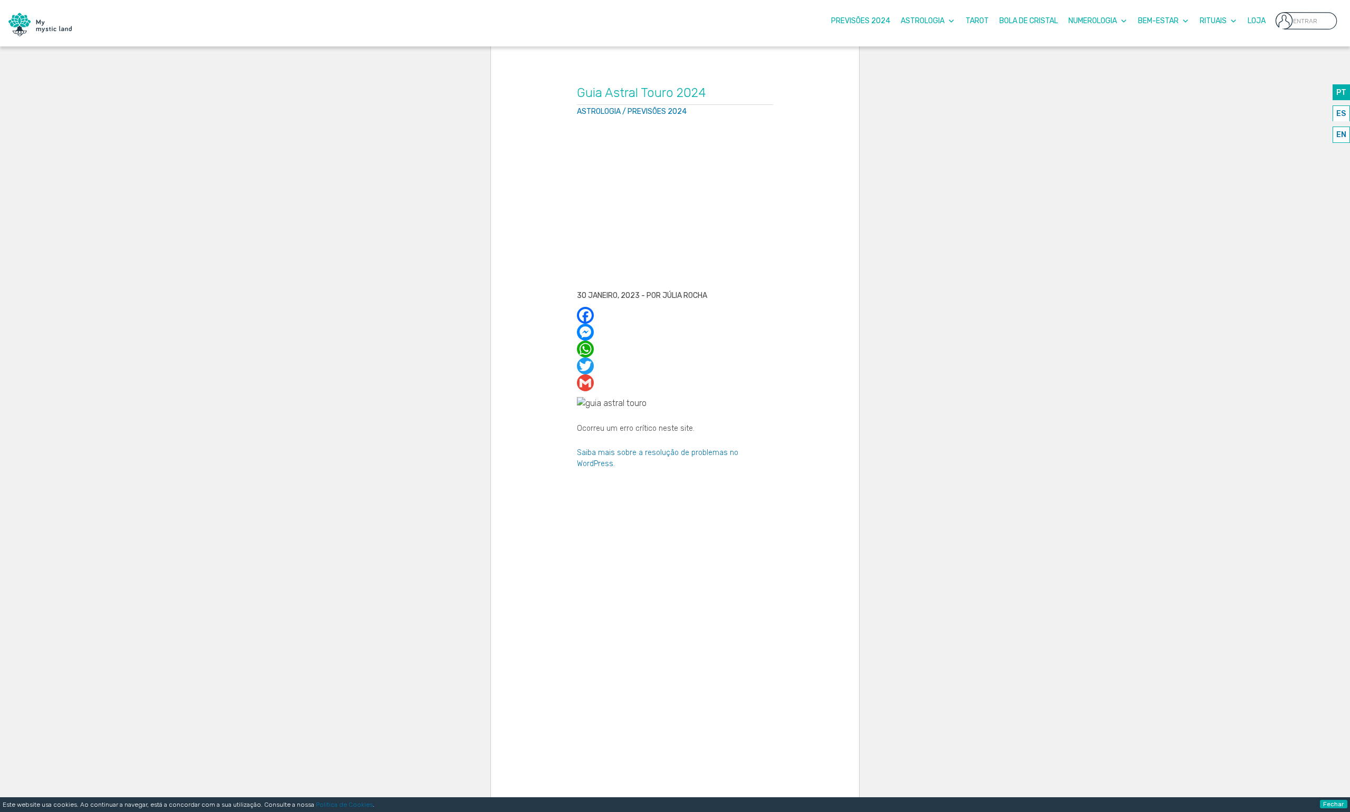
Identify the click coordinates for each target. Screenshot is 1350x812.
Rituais (1213, 20)
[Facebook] (675, 315)
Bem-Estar (1158, 20)
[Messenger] (675, 332)
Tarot (977, 20)
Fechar (1333, 804)
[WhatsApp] (675, 349)
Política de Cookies (344, 804)
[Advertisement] (675, 204)
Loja (1257, 20)
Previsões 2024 (860, 20)
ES (1341, 113)
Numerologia (1092, 20)
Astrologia (922, 20)
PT (1341, 92)
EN (1341, 134)
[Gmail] (675, 382)
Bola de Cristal (1028, 20)
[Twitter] (675, 365)
